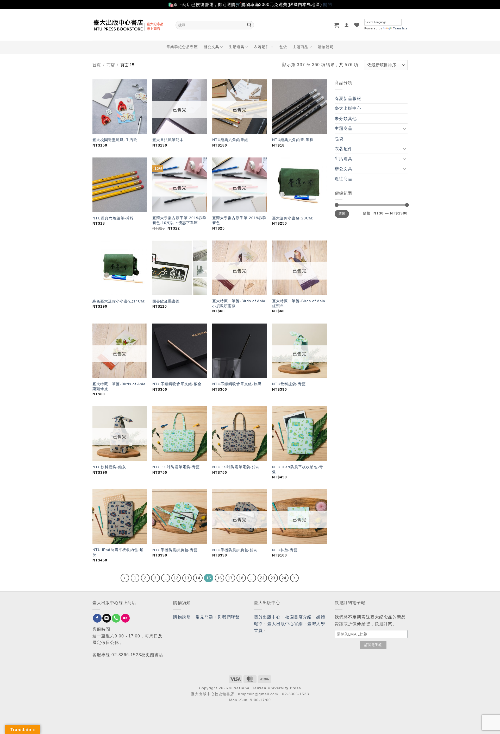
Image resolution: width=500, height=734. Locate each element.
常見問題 (204, 617)
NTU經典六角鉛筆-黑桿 (293, 140)
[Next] (294, 578)
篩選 (342, 214)
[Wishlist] (357, 25)
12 (176, 578)
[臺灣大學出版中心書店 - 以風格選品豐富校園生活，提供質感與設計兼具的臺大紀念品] (130, 25)
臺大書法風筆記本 (168, 140)
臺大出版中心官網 (285, 624)
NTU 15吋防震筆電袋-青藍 (176, 467)
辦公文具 (211, 47)
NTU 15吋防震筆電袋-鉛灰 (236, 467)
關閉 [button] (327, 4)
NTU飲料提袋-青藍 (289, 384)
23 (273, 578)
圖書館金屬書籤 (166, 301)
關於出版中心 (267, 617)
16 (219, 578)
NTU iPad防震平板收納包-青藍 (297, 469)
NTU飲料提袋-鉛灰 (109, 467)
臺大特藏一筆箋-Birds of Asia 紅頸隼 (298, 303)
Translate (400, 28)
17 (230, 578)
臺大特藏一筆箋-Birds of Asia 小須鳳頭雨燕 (238, 303)
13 (187, 578)
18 (241, 578)
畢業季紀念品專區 (182, 47)
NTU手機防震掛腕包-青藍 (175, 550)
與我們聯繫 (229, 617)
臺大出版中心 (348, 108)
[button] (336, 25)
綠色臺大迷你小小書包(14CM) (119, 301)
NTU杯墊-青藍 (285, 550)
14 (197, 578)
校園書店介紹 (298, 617)
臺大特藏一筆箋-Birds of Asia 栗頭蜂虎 (119, 386)
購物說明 (326, 47)
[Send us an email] (106, 618)
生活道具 (236, 47)
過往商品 (343, 178)
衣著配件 (262, 47)
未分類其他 (346, 118)
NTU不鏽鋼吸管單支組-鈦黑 (236, 384)
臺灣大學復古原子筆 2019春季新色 (239, 220)
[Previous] (125, 578)
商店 (111, 65)
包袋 (283, 47)
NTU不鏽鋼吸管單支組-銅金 (177, 384)
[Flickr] (125, 618)
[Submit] (249, 25)
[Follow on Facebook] (97, 618)
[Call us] (116, 618)
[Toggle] (404, 128)
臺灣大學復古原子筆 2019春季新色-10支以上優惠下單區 (179, 220)
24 (284, 578)
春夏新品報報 (348, 98)
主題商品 (300, 47)
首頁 (96, 65)
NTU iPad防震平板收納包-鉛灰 (118, 552)
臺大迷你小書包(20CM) (293, 218)
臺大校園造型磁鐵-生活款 (114, 140)
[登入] (346, 25)
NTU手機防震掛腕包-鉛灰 (235, 550)
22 (262, 578)
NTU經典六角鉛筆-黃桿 (113, 218)
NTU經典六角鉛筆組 (230, 140)
